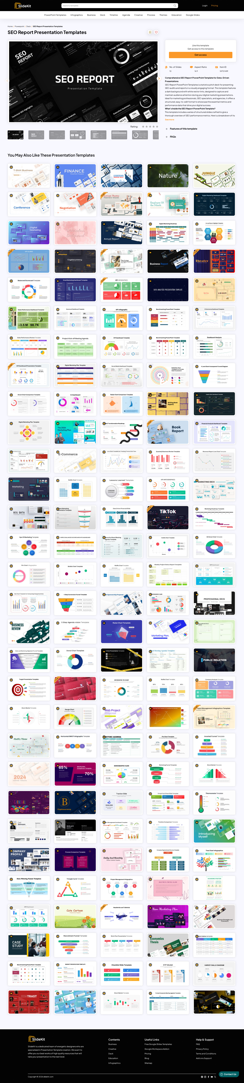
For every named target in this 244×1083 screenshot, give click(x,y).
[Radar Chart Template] (121, 631)
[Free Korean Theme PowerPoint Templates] (121, 204)
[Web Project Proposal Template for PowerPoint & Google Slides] (121, 717)
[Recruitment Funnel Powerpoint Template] (75, 945)
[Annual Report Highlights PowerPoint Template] (214, 232)
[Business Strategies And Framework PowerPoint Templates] (214, 916)
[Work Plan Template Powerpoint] (121, 945)
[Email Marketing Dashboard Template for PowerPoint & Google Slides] (75, 289)
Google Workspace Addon (157, 1049)
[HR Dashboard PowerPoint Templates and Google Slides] (75, 403)
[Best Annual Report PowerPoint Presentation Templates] (121, 232)
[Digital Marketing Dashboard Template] (214, 204)
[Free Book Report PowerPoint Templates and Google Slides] (168, 432)
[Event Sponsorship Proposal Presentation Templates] (121, 603)
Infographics (77, 15)
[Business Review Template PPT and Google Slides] (28, 631)
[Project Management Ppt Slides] (121, 888)
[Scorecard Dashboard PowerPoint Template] (75, 318)
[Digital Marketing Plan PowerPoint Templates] (28, 432)
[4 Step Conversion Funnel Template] (75, 603)
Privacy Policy (202, 1049)
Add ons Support (204, 1058)
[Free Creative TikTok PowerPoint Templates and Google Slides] (168, 517)
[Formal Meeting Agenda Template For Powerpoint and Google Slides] (121, 745)
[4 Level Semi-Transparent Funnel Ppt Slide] (214, 375)
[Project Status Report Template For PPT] (214, 945)
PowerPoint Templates (55, 15)
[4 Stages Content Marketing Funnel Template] (75, 517)
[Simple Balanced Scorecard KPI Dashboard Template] (75, 546)
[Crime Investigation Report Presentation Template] (121, 660)
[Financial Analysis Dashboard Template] (214, 432)
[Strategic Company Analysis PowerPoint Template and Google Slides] (214, 688)
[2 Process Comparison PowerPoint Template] (75, 859)
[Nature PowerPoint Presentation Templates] (168, 175)
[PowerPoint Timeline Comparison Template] (168, 831)
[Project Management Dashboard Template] (121, 831)
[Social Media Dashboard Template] (121, 375)
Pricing (214, 5)
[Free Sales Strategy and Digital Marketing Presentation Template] (121, 261)
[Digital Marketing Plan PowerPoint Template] (75, 375)
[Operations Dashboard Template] (28, 460)
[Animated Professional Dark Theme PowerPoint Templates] (214, 603)
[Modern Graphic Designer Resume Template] (28, 831)
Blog (147, 1058)
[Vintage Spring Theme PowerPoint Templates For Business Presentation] (214, 289)
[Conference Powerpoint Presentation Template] (28, 204)
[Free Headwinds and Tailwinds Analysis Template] (121, 916)
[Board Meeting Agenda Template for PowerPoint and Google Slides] (168, 660)
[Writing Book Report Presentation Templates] (168, 403)
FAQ (198, 1044)
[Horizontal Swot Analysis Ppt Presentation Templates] (75, 745)
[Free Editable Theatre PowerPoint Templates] (214, 261)
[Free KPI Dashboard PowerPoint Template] (28, 261)
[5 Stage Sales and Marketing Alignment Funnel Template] (28, 660)
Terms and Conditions (206, 1053)
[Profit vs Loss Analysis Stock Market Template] (214, 774)
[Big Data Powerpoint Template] (28, 517)
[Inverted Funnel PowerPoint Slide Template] (214, 745)
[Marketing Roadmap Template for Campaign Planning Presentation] (214, 517)
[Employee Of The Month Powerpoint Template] (168, 204)
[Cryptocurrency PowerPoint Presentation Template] (75, 261)
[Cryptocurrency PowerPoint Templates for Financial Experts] (75, 802)
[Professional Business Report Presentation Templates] (168, 261)
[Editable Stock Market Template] (121, 1002)
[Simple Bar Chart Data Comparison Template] (28, 603)
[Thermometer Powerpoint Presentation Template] (214, 802)
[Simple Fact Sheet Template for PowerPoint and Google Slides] (168, 802)
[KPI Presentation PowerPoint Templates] (121, 318)
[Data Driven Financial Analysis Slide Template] (121, 517)
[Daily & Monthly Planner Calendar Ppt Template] (121, 859)
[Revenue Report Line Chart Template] (214, 460)
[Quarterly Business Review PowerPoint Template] (168, 460)
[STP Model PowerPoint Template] (168, 973)
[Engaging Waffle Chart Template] (75, 489)
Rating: (134, 126)
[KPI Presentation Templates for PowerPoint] (28, 916)
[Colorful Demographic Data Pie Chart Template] (121, 774)
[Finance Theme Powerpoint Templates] (75, 175)
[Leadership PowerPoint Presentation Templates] (121, 175)
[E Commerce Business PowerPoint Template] (75, 460)
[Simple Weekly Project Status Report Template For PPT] (168, 574)
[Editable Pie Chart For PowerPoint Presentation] (28, 574)
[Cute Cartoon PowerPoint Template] (75, 916)
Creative (138, 15)
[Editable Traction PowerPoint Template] (121, 802)
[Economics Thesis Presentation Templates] (168, 945)
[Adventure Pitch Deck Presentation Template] (214, 1002)
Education (177, 15)
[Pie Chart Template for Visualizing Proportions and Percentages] (168, 745)
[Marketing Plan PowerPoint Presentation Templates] (28, 489)
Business (91, 15)
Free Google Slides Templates (158, 1044)
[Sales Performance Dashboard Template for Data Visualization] (28, 318)
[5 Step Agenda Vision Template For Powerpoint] (75, 631)
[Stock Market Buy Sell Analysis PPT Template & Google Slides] (28, 717)
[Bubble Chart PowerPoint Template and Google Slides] (168, 546)
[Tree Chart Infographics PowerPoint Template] (214, 859)
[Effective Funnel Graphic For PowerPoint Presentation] (168, 774)
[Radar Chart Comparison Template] (121, 403)
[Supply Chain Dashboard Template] (214, 403)
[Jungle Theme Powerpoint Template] (214, 175)
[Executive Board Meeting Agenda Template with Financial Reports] (121, 546)
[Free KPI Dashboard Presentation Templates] (28, 375)
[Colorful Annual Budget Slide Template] (75, 973)
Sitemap (148, 1063)
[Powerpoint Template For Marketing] (214, 489)
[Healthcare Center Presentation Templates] (75, 1002)
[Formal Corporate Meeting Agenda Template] (168, 1002)
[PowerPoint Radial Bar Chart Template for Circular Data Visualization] (168, 375)
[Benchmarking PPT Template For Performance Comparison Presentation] (168, 346)
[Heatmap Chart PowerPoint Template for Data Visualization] (168, 717)
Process (151, 15)
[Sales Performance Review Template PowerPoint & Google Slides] (28, 346)
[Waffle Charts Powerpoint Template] (168, 688)
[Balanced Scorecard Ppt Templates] (28, 289)
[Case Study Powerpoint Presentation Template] (28, 945)
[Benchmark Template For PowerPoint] (168, 318)
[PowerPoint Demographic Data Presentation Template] (168, 603)
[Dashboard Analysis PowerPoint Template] (214, 346)
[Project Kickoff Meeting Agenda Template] (75, 346)
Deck (102, 15)
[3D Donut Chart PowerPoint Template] (214, 546)
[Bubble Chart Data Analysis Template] (75, 574)
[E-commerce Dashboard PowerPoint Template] (214, 318)
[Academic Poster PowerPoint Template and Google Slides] (214, 888)
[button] (159, 78)
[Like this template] (156, 32)
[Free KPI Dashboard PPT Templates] (121, 289)
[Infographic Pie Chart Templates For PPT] (121, 688)
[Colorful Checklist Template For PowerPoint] (121, 973)
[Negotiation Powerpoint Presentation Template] (75, 204)
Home (10, 26)
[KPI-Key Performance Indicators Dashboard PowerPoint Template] (214, 574)
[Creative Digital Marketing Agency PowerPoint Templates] (28, 1002)
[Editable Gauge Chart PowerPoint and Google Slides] (75, 717)
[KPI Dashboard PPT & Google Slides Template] (121, 346)
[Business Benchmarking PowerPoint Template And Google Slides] (28, 973)
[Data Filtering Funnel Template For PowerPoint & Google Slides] (28, 888)
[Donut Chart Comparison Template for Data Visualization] (28, 403)
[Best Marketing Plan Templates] (168, 631)
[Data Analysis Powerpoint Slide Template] (168, 289)
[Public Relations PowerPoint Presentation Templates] (214, 660)
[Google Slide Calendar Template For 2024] (214, 631)
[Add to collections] (150, 32)
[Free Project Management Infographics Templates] (214, 717)
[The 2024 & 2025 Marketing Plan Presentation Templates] (75, 432)
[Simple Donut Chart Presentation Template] (75, 660)
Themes (163, 15)
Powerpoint (19, 26)
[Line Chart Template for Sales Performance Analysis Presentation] (121, 460)
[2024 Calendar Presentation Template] (28, 774)
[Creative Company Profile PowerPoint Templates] (28, 859)
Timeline (114, 15)
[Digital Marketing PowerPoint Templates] (28, 232)
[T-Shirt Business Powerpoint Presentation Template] (28, 175)
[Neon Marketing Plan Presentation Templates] (168, 916)
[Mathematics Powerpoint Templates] (28, 745)
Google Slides (193, 15)
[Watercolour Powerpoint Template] (75, 232)
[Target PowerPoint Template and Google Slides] (28, 688)
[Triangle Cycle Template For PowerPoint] (75, 888)
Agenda (126, 15)
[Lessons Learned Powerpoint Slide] (121, 489)
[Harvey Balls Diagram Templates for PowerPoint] (214, 973)
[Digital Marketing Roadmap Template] (168, 232)
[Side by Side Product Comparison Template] (75, 774)
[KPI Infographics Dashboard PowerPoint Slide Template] (168, 489)
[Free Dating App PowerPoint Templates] (75, 688)
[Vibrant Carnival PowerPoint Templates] (28, 802)
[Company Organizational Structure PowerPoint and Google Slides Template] (168, 859)
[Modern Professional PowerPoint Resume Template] (75, 831)
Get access (201, 54)
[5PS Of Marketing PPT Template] (28, 546)
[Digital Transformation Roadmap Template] (121, 432)
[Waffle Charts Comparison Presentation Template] (121, 574)
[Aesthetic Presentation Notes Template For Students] (168, 888)
